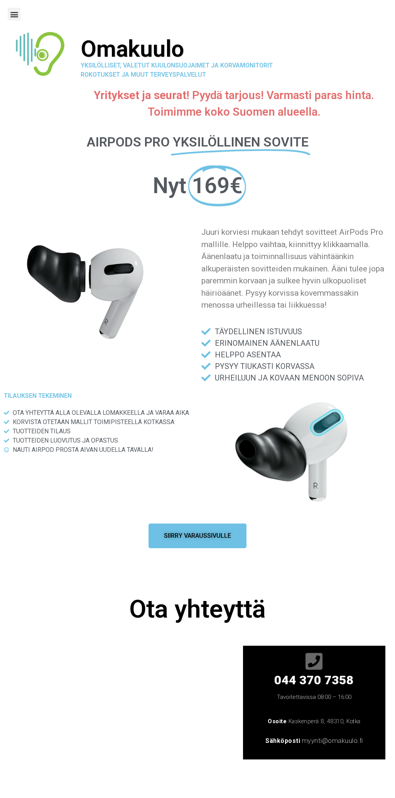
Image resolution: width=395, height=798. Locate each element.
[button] (14, 14)
